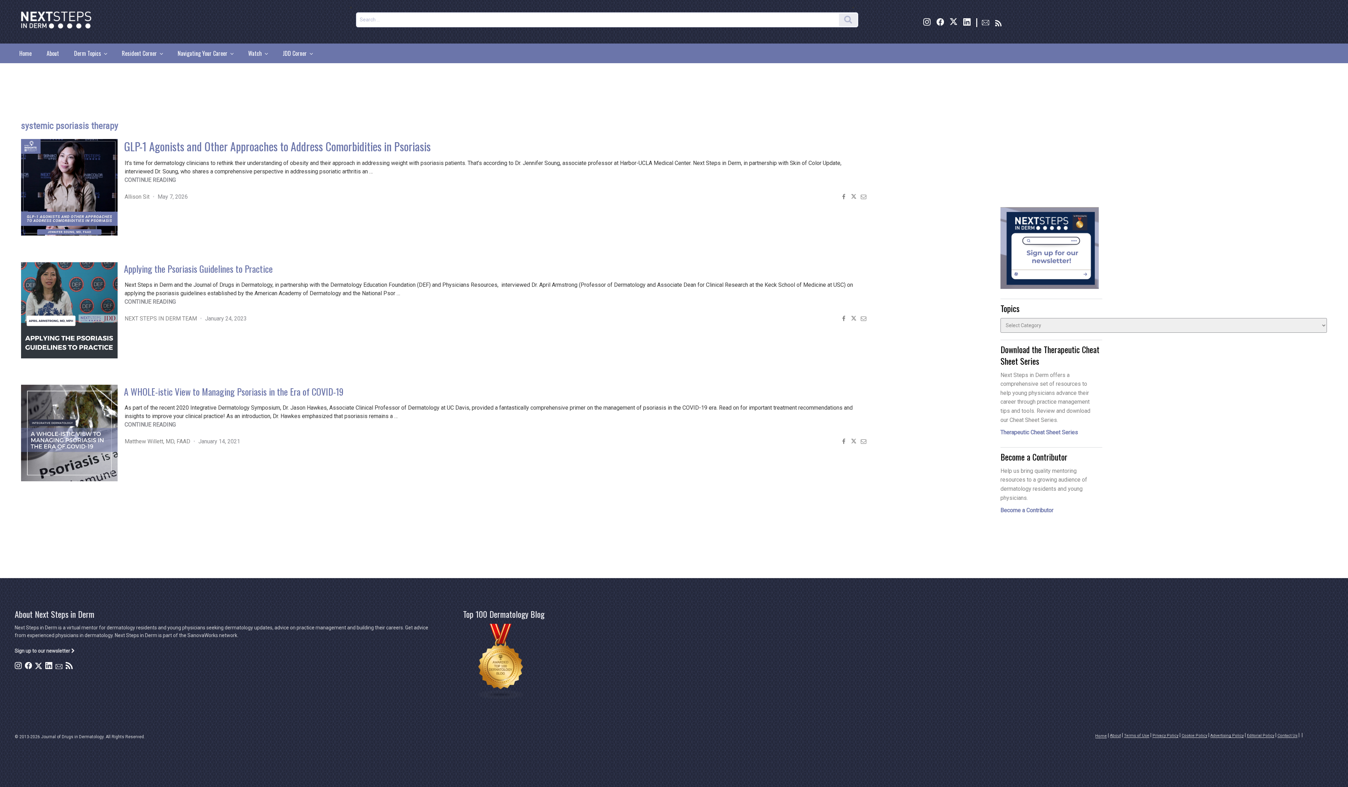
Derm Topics (87, 53)
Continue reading (150, 180)
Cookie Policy (1194, 735)
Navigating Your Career (202, 53)
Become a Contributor (1026, 510)
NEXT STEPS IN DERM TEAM (161, 318)
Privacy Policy (1165, 735)
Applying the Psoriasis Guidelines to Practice (198, 269)
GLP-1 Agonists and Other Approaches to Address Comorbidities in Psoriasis (277, 146)
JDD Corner (295, 53)
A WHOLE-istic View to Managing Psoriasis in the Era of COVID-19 (234, 391)
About (53, 53)
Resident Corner (139, 53)
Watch (255, 53)
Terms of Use (1136, 735)
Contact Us (1287, 735)
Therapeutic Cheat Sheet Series (1039, 432)
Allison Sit (137, 196)
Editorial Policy (1260, 735)
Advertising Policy (1227, 735)
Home (25, 53)
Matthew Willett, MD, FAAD (157, 441)
